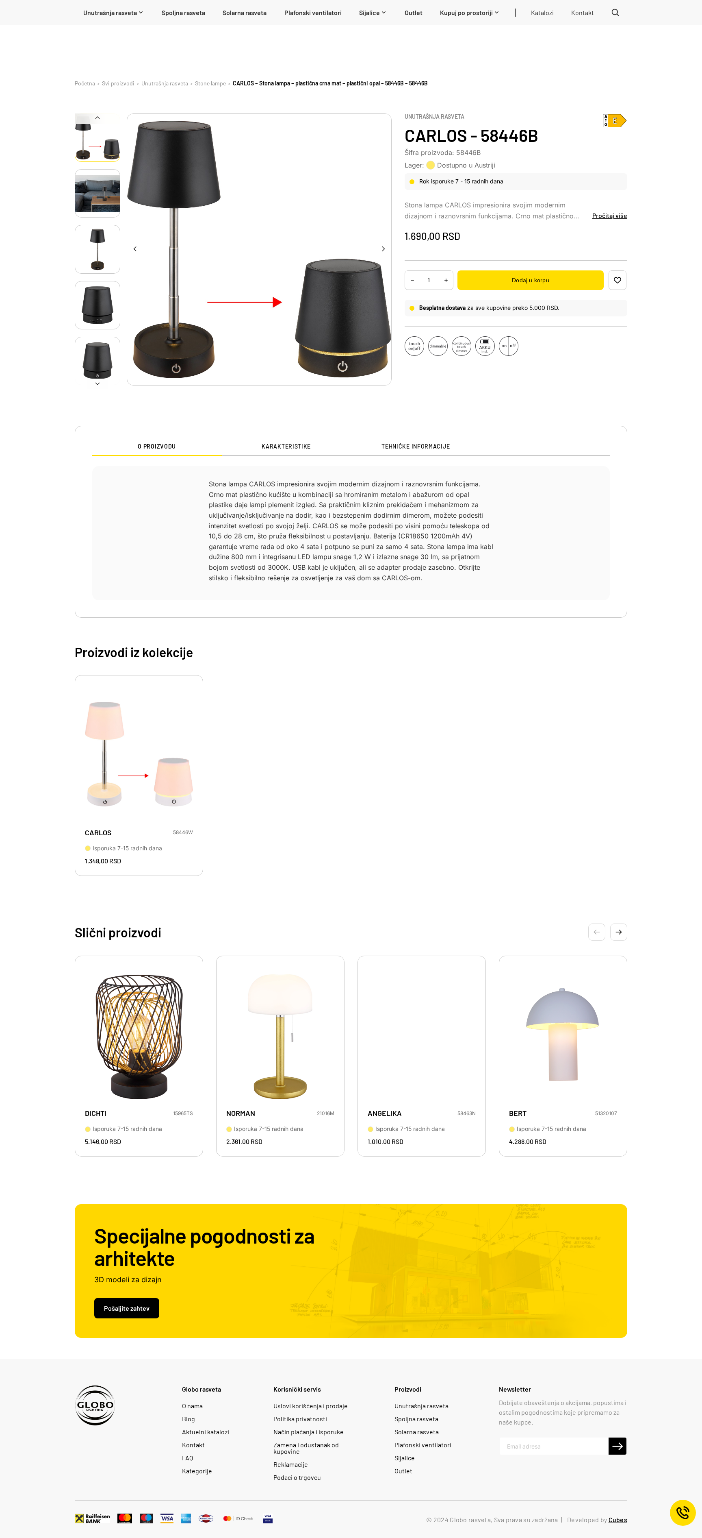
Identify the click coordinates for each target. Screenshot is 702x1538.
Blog (188, 1419)
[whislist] (617, 280)
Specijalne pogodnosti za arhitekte (204, 1246)
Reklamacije (290, 1464)
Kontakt (193, 1445)
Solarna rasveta (416, 1432)
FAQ (187, 1458)
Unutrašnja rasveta (434, 116)
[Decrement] (446, 280)
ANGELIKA (385, 1113)
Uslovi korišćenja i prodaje (310, 1406)
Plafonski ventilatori (422, 1445)
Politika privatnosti (300, 1419)
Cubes (618, 1519)
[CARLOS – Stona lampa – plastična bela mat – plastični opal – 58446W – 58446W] (139, 754)
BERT (517, 1113)
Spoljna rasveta (416, 1419)
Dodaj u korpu (530, 280)
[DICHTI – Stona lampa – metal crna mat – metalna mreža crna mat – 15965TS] (139, 1035)
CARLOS (98, 832)
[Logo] (95, 1405)
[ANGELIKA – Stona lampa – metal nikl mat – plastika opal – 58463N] (422, 1035)
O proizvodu (157, 446)
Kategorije (197, 1471)
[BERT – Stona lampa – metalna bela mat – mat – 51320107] (563, 1035)
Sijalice (404, 1458)
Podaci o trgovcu (297, 1477)
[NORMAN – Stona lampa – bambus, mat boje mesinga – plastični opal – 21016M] (280, 1035)
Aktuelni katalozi (205, 1432)
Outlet (403, 1471)
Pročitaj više (609, 215)
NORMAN (240, 1113)
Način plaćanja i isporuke (308, 1432)
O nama (192, 1406)
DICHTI (95, 1113)
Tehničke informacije (415, 446)
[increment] (412, 280)
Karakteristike (286, 446)
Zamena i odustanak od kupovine (306, 1448)
